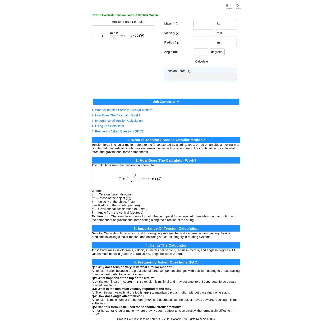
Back (238, 7)
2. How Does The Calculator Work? (116, 115)
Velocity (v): (172, 33)
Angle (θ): (171, 52)
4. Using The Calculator (108, 126)
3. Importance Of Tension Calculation (117, 120)
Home (229, 7)
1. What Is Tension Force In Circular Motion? (122, 110)
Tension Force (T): (178, 71)
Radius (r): (171, 42)
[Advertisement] (126, 70)
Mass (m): (171, 23)
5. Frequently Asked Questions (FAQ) (117, 131)
